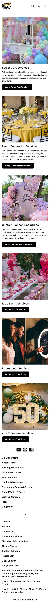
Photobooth (8, 556)
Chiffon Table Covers (12, 482)
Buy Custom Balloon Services (19, 244)
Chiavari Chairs (10, 458)
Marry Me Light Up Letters (15, 541)
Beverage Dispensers (13, 467)
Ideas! (5, 502)
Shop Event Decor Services (17, 166)
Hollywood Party (10, 565)
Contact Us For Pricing (15, 374)
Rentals (6, 521)
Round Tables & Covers (14, 492)
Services (6, 526)
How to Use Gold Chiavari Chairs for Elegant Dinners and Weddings (24, 590)
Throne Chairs (9, 546)
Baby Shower (9, 561)
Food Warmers (9, 477)
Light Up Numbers (11, 497)
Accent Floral (9, 463)
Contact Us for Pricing (15, 309)
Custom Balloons (11, 551)
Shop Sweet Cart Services (17, 87)
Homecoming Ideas (12, 536)
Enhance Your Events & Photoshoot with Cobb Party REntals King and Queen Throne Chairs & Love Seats (22, 573)
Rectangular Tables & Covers (17, 487)
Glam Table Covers (11, 472)
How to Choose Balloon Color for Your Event (21, 582)
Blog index (7, 507)
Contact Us (7, 531)
